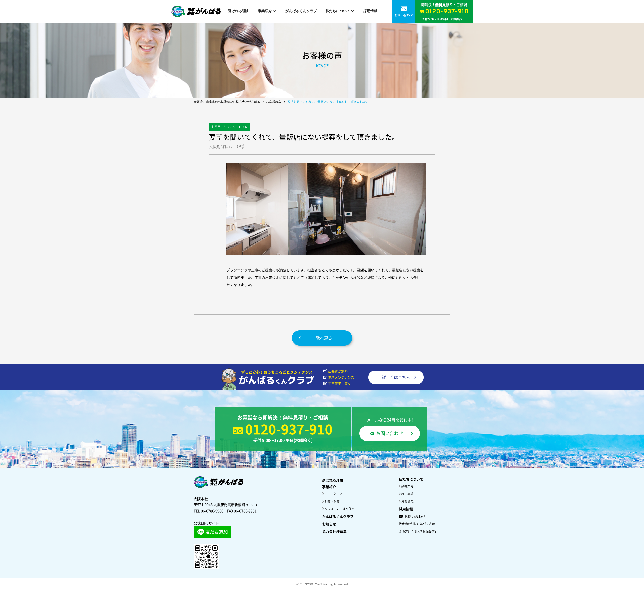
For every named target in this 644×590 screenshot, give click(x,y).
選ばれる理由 (238, 11)
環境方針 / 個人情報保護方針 (418, 531)
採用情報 (370, 11)
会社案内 (407, 486)
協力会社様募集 (334, 531)
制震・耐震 (332, 501)
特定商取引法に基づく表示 (417, 524)
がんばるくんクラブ (301, 11)
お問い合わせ (414, 516)
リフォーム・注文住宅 (340, 509)
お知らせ (329, 523)
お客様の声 (408, 501)
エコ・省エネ (334, 493)
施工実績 (407, 493)
